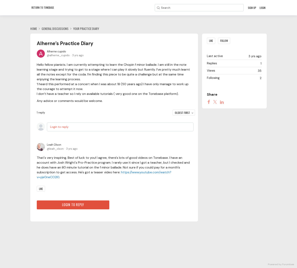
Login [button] (262, 8)
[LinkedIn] (221, 102)
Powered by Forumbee (281, 264)
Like (41, 189)
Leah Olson (54, 144)
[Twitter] (215, 102)
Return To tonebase (43, 7)
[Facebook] (209, 102)
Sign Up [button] (252, 8)
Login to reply (59, 127)
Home (33, 28)
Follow (224, 41)
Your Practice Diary (86, 28)
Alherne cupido (56, 51)
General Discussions (55, 28)
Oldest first (182, 112)
